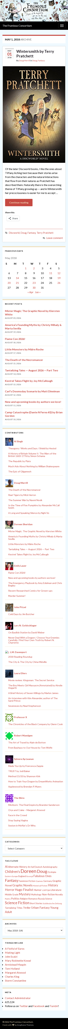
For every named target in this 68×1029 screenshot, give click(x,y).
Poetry (8, 899)
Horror (9, 890)
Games (39, 881)
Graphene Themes (25, 1025)
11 (50, 273)
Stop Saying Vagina (18, 820)
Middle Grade (11, 894)
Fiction (32, 881)
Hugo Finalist (24, 890)
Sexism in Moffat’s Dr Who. (22, 825)
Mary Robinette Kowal (18, 960)
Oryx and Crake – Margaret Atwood (26, 810)
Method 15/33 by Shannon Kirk (24, 776)
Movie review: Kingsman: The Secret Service (31, 680)
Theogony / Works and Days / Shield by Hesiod (32, 448)
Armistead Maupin (15, 964)
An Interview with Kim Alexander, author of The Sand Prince (33, 699)
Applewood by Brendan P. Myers (24, 786)
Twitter (23, 1006)
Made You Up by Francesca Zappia (25, 766)
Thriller (27, 907)
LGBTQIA (46, 890)
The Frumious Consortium (17, 25)
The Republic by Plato (19, 461)
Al (6, 866)
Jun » (38, 292)
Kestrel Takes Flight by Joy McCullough (29, 380)
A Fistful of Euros (14, 948)
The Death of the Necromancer (24, 359)
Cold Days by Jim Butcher (21, 614)
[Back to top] (60, 1021)
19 (58, 277)
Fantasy (41, 60)
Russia (41, 898)
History (53, 885)
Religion (24, 898)
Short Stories (36, 903)
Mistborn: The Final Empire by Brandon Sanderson (34, 804)
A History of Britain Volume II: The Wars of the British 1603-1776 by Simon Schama (32, 454)
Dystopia (52, 872)
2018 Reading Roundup (20, 656)
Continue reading (18, 202)
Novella (59, 894)
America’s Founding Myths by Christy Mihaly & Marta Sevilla (35, 537)
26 (58, 282)
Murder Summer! (17, 595)
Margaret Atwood (15, 972)
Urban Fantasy (40, 907)
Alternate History (17, 866)
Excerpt (29, 876)
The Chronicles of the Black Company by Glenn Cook (35, 724)
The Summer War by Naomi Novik (25, 500)
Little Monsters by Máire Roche (24, 349)
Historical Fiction (40, 886)
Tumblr (54, 1006)
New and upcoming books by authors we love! (33, 401)
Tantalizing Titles (13, 907)
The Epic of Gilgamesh (19, 471)
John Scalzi (11, 956)
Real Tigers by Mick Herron (22, 495)
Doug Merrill (24, 60)
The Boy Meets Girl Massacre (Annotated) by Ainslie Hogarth (35, 686)
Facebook (39, 1006)
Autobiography (50, 867)
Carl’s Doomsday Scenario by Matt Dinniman (32, 391)
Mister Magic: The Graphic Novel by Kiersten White (35, 531)
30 (34, 287)
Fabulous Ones (42, 876)
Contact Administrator (18, 998)
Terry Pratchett (45, 232)
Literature (56, 890)
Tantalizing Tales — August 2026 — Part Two (31, 370)
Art (29, 867)
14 (17, 277)
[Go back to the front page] (34, 10)
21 (17, 282)
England (22, 876)
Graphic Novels (22, 885)
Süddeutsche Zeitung (52, 903)
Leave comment (54, 238)
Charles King (12, 976)
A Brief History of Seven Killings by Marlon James (33, 693)
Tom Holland (12, 968)
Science (48, 899)
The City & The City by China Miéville (27, 661)
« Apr (31, 292)
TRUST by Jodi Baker (19, 771)
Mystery (25, 894)
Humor (38, 889)
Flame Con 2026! (15, 338)
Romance (32, 898)
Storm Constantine (15, 980)
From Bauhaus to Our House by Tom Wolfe (30, 747)
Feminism (23, 881)
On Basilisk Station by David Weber (26, 632)
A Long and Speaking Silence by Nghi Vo (28, 513)
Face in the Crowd (17, 815)
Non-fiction (48, 894)
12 (58, 273)
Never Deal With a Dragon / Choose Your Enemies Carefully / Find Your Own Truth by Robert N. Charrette (33, 640)
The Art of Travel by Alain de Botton (27, 742)
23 (34, 282)
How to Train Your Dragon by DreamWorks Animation (35, 781)
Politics (15, 898)
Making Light (12, 952)
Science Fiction (17, 902)
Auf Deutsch (36, 867)
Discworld (14, 232)
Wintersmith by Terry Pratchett (35, 53)
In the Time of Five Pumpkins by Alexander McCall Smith (34, 506)
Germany (47, 881)
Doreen (28, 871)
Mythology (36, 894)
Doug (34, 60)
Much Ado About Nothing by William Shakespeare (33, 466)
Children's (12, 872)
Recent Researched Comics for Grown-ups (30, 590)
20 (9, 282)
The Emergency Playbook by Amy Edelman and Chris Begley (35, 584)
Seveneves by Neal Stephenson (24, 705)
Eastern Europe (11, 876)
